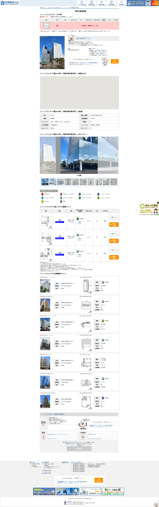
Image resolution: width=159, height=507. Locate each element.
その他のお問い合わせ (55, 423)
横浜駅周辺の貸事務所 (79, 464)
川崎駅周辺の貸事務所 (93, 467)
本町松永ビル (48, 354)
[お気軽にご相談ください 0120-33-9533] (136, 3)
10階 (59, 236)
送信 (80, 448)
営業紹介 (46, 465)
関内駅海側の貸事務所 (79, 470)
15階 (59, 253)
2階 (60, 220)
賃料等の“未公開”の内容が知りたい (58, 420)
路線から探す (47, 473)
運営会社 (46, 462)
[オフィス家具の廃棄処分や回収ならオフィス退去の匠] (113, 494)
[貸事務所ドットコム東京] (44, 494)
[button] (42, 155)
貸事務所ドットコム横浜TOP (46, 7)
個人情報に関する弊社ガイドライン (75, 442)
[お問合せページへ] (98, 482)
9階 (80, 296)
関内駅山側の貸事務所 (79, 471)
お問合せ (93, 61)
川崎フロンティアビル (50, 315)
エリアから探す (77, 462)
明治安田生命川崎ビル (50, 393)
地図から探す (47, 470)
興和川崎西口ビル (49, 296)
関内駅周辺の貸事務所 (79, 468)
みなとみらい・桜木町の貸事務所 (96, 464)
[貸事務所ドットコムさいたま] (67, 494)
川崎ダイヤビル (49, 335)
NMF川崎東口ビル (49, 373)
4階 (80, 277)
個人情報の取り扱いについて (51, 467)
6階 (80, 335)
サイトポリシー (48, 468)
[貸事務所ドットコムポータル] (90, 494)
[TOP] (10, 3)
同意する (79, 445)
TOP (33, 462)
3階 (80, 373)
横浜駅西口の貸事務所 (79, 465)
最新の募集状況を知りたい (56, 419)
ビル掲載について (36, 466)
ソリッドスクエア (65, 7)
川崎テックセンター (50, 277)
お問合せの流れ (36, 463)
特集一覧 (66, 462)
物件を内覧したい (53, 417)
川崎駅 (99, 51)
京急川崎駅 (56, 7)
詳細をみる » (59, 222)
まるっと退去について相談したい (57, 422)
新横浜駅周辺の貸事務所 (94, 465)
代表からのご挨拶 (49, 464)
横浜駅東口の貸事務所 (79, 467)
